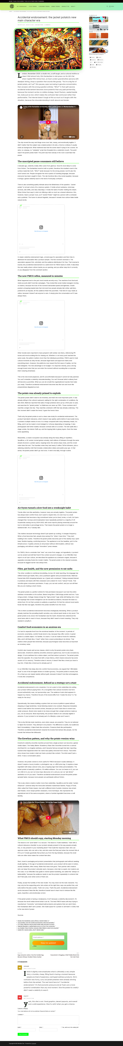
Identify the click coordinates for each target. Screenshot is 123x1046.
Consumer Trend (39, 24)
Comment (21, 1014)
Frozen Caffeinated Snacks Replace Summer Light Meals (97, 23)
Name (19, 1027)
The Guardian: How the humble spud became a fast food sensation (36, 922)
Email (41, 1027)
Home (10, 11)
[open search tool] (107, 6)
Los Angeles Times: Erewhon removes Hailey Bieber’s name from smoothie (38, 928)
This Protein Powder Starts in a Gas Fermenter (98, 46)
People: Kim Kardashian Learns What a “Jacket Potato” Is (33, 920)
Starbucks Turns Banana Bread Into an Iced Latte (98, 39)
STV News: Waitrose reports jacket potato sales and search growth (36, 924)
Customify (33, 1043)
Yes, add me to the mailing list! (70, 1027)
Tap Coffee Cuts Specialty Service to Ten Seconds (97, 31)
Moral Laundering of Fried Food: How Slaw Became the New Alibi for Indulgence (97, 54)
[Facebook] (108, 1)
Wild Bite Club (21, 24)
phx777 (26, 996)
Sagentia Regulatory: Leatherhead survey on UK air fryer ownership (36, 926)
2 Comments (47, 24)
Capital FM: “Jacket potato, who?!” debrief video (31, 930)
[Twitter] (110, 1)
